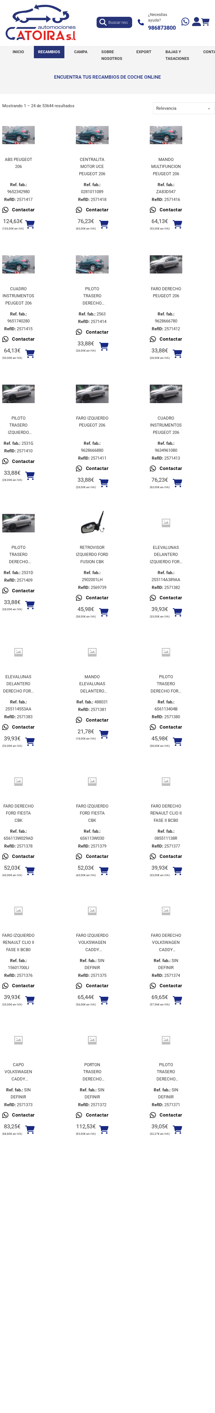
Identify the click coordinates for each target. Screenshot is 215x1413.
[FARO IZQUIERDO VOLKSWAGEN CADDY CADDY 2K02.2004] (92, 911)
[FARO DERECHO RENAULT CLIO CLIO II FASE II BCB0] (166, 781)
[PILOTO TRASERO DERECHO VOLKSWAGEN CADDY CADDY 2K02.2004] (166, 1040)
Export (143, 52)
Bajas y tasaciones (177, 55)
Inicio (18, 52)
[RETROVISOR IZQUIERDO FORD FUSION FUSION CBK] (92, 523)
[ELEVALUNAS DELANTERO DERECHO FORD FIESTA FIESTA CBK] (18, 652)
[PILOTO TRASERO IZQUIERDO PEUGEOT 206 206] (18, 394)
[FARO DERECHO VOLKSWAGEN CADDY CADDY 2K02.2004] (166, 911)
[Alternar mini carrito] (205, 22)
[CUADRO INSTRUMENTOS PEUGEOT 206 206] (18, 264)
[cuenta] (196, 22)
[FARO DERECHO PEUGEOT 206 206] (166, 264)
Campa (80, 52)
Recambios (49, 52)
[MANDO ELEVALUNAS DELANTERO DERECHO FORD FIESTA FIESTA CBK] (92, 652)
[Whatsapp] (185, 22)
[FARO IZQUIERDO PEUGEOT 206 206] (92, 394)
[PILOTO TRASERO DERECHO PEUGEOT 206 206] (92, 264)
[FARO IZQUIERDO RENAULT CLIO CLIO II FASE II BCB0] (18, 911)
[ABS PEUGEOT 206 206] (18, 135)
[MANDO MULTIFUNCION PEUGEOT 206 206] (166, 135)
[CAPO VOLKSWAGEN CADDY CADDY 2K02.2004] (18, 1040)
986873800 (162, 27)
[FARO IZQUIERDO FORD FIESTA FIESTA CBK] (92, 781)
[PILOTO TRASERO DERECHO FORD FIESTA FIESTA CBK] (166, 652)
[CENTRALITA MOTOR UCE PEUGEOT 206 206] (92, 135)
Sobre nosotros (111, 55)
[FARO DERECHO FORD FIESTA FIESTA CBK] (18, 781)
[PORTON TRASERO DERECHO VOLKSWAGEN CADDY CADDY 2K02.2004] (92, 1040)
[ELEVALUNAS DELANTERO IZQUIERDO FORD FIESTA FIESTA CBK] (166, 523)
